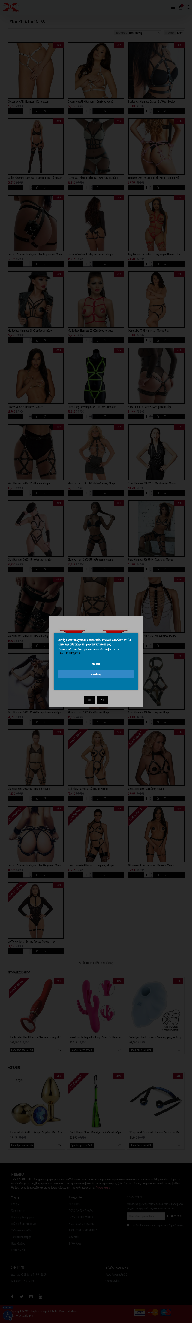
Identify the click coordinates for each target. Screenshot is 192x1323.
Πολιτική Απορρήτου (69, 653)
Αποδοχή (96, 663)
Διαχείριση (96, 674)
